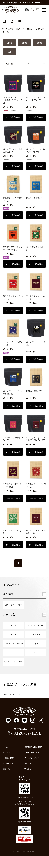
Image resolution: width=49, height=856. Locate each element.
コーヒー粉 (35, 634)
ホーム (5, 747)
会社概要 (27, 763)
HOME (6, 694)
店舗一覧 (6, 769)
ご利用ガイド (8, 763)
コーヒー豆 (13, 634)
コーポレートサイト (31, 752)
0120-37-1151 (27, 733)
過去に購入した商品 (13, 605)
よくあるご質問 (8, 758)
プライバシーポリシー (32, 758)
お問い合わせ (8, 752)
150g (24, 43)
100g (39, 43)
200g (9, 43)
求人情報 (27, 769)
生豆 (35, 652)
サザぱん (13, 652)
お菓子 (35, 643)
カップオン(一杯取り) (13, 643)
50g (9, 52)
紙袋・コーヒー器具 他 (13, 661)
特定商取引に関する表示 (33, 747)
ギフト (13, 625)
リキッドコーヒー (35, 625)
